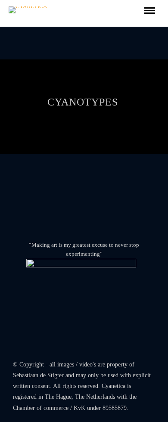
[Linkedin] (84, 349)
